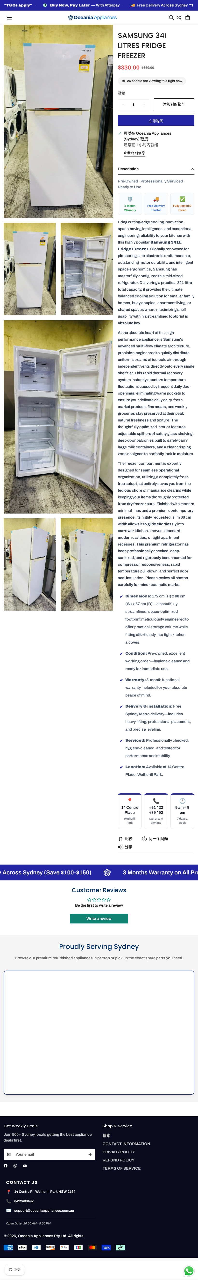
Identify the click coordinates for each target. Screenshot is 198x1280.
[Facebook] (5, 1166)
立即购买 (156, 121)
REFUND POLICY (118, 1160)
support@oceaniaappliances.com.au (44, 1210)
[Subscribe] (90, 1154)
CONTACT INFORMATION (126, 1144)
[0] (187, 17)
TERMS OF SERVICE (122, 1168)
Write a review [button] (99, 918)
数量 (122, 93)
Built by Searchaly (99, 1259)
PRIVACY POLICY (119, 1152)
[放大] (105, 35)
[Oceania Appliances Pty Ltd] (92, 18)
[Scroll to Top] (188, 1253)
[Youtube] (25, 1166)
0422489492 (24, 1201)
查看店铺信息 (134, 153)
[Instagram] (15, 1166)
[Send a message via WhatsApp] (189, 1271)
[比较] (178, 18)
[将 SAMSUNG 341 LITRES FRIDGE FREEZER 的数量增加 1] (144, 105)
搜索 (106, 1136)
